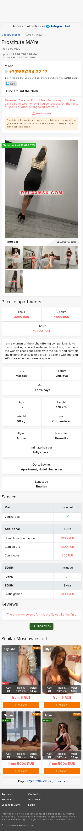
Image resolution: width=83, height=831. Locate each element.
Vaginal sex (12, 517)
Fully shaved (41, 452)
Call (12, 83)
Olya (48, 649)
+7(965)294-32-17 (28, 72)
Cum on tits (12, 547)
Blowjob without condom (21, 538)
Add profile (35, 799)
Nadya (8, 715)
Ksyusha (9, 649)
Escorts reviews (11, 804)
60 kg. (21, 421)
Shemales (8, 799)
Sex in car (55, 469)
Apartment (29, 469)
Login (31, 804)
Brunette (61, 438)
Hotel (43, 469)
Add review (43, 626)
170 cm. (61, 407)
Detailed (21, 705)
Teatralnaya (41, 390)
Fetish (9, 577)
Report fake (43, 113)
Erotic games (13, 594)
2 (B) (55, 421)
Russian (41, 486)
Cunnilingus (12, 555)
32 (21, 407)
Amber (21, 438)
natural (65, 421)
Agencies (7, 794)
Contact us (35, 794)
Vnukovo (61, 376)
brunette (59, 781)
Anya (48, 715)
